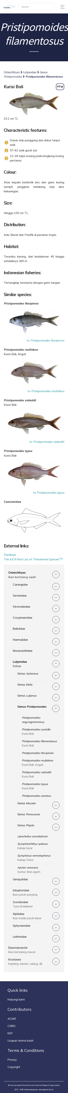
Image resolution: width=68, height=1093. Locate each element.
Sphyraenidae (21, 925)
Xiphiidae (27, 916)
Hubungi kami (16, 999)
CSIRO (11, 1026)
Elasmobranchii (22, 950)
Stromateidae (21, 606)
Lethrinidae (20, 936)
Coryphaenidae (22, 617)
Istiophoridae (25, 892)
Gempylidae (20, 879)
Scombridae (22, 904)
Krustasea (25, 962)
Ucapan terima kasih (20, 1040)
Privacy (12, 1059)
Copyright (14, 1067)
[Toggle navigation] (61, 6)
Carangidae (20, 584)
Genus (27, 673)
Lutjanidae (30, 72)
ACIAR (12, 1018)
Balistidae (19, 628)
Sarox (51, 1090)
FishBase (10, 555)
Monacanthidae (22, 650)
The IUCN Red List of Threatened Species (33, 559)
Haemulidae (20, 639)
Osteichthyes (12, 72)
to (45, 340)
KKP (10, 1033)
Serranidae (20, 595)
